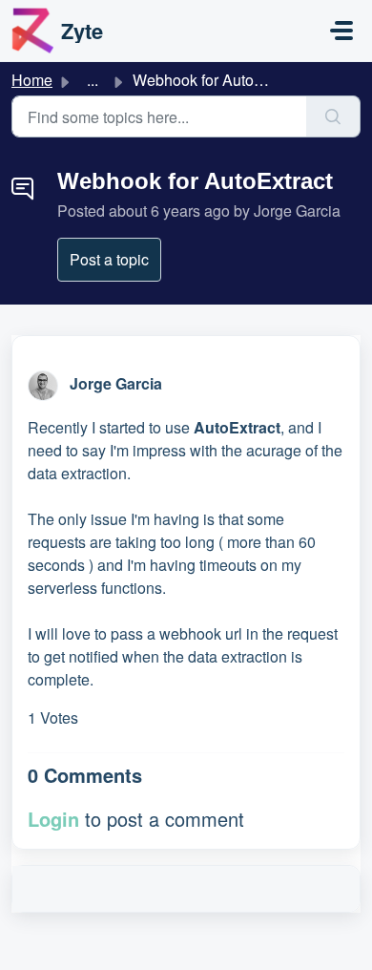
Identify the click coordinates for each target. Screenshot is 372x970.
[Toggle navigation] (341, 30)
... (92, 80)
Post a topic (109, 259)
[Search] (333, 116)
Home (31, 80)
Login (53, 819)
